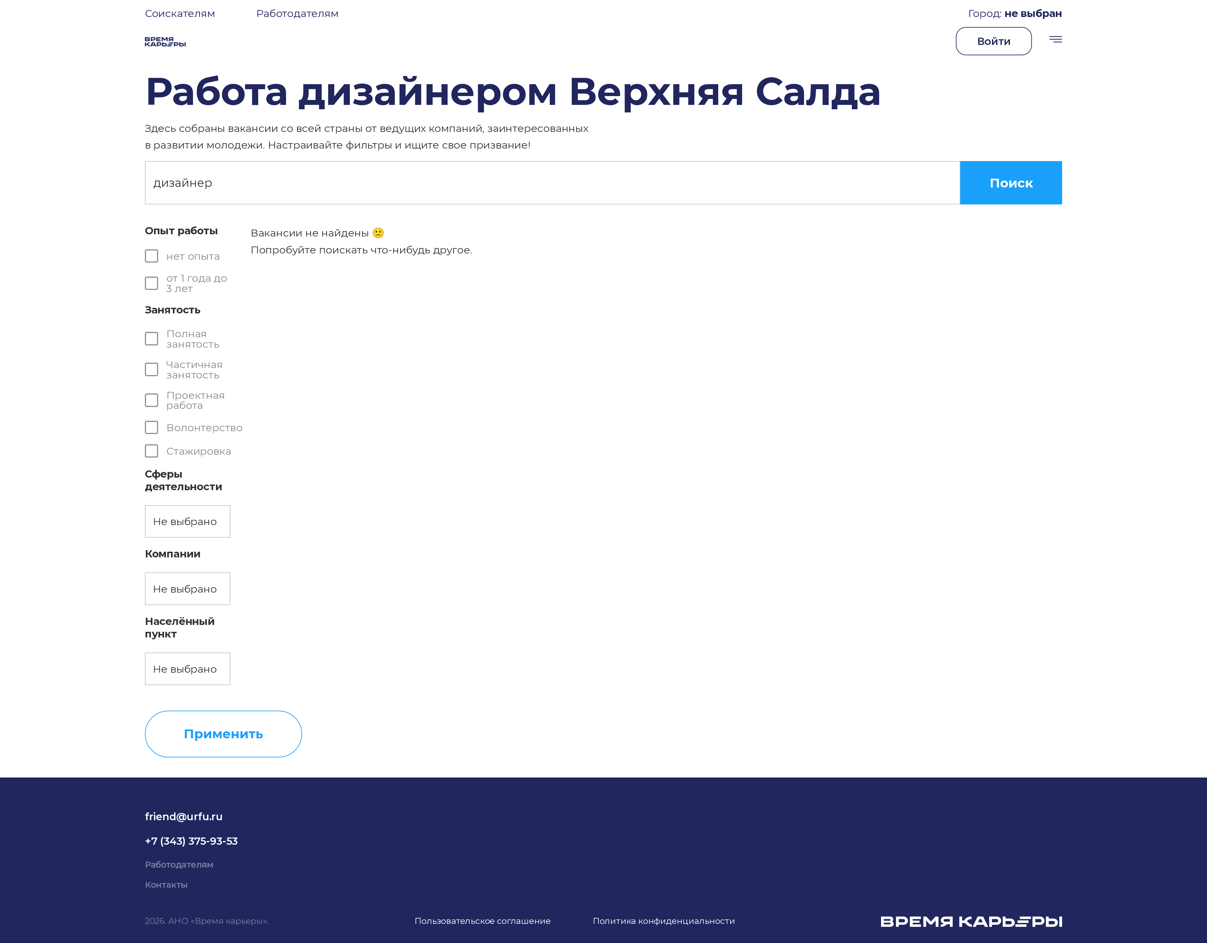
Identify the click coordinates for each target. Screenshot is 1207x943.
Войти (994, 41)
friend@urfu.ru (184, 816)
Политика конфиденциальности (664, 921)
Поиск (1011, 183)
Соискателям (180, 13)
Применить (223, 733)
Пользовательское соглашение (483, 921)
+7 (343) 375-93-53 (191, 841)
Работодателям (297, 13)
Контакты (166, 885)
